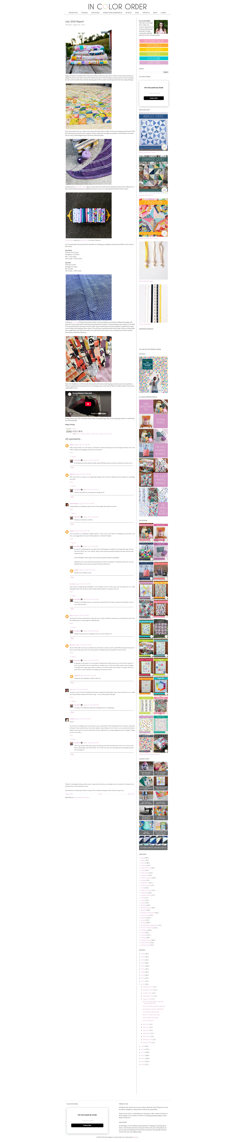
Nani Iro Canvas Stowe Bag (151, 1015)
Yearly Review (145, 942)
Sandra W (72, 645)
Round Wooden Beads (146, 281)
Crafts (143, 870)
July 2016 (146, 1024)
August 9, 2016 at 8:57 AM (82, 531)
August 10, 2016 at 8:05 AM (91, 660)
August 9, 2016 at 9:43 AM (90, 546)
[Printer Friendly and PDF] (69, 431)
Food (142, 888)
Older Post (131, 794)
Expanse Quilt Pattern (146, 195)
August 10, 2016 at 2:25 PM (88, 675)
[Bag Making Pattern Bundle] (153, 457)
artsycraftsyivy (74, 503)
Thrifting (144, 930)
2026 (143, 954)
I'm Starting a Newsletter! (151, 1012)
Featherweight (146, 885)
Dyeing (143, 880)
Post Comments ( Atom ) (82, 797)
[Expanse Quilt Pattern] (153, 193)
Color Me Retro (146, 868)
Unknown (72, 474)
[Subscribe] (153, 64)
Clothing (83, 433)
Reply (71, 452)
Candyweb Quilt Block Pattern (148, 238)
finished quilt (145, 945)
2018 (143, 978)
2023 (143, 963)
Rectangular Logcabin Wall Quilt (153, 1009)
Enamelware (145, 883)
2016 (143, 984)
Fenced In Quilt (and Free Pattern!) (154, 1006)
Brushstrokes (69, 240)
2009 (143, 1064)
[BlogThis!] (75, 431)
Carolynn (72, 584)
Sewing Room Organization (150, 925)
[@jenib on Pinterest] (153, 55)
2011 (143, 1058)
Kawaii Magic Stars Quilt (150, 1017)
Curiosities (144, 875)
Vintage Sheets (108, 433)
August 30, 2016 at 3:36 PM (83, 719)
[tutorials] (153, 46)
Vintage (143, 937)
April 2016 (146, 1033)
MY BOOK (128, 13)
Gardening (144, 893)
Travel (143, 932)
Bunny (78, 433)
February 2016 (148, 1039)
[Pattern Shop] (153, 42)
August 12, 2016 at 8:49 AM (91, 705)
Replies (74, 456)
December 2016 (148, 987)
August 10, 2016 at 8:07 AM (91, 460)
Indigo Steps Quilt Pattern (147, 152)
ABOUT (155, 13)
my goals (75, 322)
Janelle (72, 444)
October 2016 (147, 993)
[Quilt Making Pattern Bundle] (153, 486)
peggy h (72, 531)
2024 (143, 960)
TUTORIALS (84, 13)
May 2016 (146, 1030)
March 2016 (147, 1036)
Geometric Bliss (146, 895)
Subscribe (154, 98)
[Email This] (73, 431)
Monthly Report (94, 433)
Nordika (143, 910)
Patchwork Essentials (148, 913)
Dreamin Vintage (146, 878)
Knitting (88, 433)
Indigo (143, 903)
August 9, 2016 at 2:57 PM (82, 584)
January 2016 (147, 1042)
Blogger (135, 1137)
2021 (143, 969)
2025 (143, 957)
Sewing (143, 922)
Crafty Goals (145, 873)
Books (143, 860)
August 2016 (147, 999)
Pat (71, 689)
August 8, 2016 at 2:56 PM (83, 474)
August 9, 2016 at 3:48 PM (81, 615)
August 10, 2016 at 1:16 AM (83, 645)
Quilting (101, 433)
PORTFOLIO (146, 13)
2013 (143, 1052)
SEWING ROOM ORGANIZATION (112, 13)
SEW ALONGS (95, 13)
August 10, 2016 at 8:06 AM (91, 599)
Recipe (143, 920)
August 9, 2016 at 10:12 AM (87, 570)
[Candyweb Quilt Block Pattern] (153, 236)
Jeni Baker (77, 460)
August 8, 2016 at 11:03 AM (82, 444)
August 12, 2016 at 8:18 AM (80, 689)
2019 (143, 975)
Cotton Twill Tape (144, 324)
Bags (142, 858)
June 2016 (146, 1027)
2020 (143, 972)
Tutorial (143, 935)
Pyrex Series (145, 915)
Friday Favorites (146, 890)
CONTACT (163, 13)
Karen (71, 615)
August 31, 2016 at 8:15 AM (91, 742)
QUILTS (137, 13)
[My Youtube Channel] (153, 59)
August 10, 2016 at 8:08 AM (91, 517)
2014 (143, 1049)
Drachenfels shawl (80, 187)
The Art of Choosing (147, 928)
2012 (143, 1055)
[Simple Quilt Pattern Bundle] (153, 516)
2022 (143, 966)
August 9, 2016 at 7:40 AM (86, 503)
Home (100, 794)
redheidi (72, 719)
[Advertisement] (153, 1080)
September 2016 (148, 996)
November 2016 (148, 990)
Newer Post (69, 794)
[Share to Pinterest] (81, 431)
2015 (143, 1046)
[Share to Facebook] (79, 431)
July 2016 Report (148, 1020)
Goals (143, 898)
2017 (143, 981)
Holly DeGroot (84, 240)
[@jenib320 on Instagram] (153, 51)
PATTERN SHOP (73, 13)
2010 (143, 1061)
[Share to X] (77, 431)
